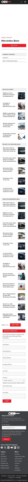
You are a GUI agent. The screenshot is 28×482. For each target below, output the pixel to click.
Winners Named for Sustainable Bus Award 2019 (9, 125)
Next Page (15, 325)
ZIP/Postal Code (7, 386)
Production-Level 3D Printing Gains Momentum (9, 135)
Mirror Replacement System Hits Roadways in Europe (9, 295)
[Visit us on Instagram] (18, 447)
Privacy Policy (14, 436)
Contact (5, 57)
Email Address (7, 351)
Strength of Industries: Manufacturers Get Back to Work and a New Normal (9, 104)
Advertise (3, 476)
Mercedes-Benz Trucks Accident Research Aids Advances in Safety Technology (9, 169)
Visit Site (14, 45)
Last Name (6, 344)
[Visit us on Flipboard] (15, 447)
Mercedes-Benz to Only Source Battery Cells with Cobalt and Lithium (9, 149)
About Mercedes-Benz (10, 61)
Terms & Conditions (22, 476)
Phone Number (7, 357)
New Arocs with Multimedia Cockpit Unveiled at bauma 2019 (9, 305)
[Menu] (25, 1)
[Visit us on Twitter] (5, 447)
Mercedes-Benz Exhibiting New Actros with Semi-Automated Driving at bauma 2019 (9, 315)
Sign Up (6, 439)
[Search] (21, 1)
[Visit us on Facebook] (2, 447)
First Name (6, 338)
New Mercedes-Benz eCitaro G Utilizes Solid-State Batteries (9, 159)
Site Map (18, 477)
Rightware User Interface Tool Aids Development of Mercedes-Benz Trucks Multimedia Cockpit (9, 94)
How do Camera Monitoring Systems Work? (9, 275)
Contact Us (12, 477)
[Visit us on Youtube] (12, 447)
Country (5, 377)
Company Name (7, 364)
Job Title (5, 371)
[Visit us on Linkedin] (8, 447)
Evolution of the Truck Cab (8, 179)
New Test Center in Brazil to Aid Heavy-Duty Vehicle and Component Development (9, 285)
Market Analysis (6, 37)
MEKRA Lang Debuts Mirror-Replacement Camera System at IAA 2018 (9, 114)
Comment (5, 392)
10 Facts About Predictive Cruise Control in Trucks (8, 190)
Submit (7, 401)
